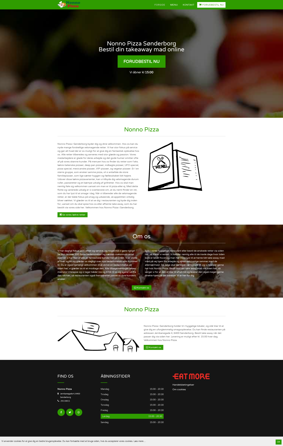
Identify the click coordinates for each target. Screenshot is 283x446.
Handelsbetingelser (183, 384)
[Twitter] (70, 412)
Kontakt (188, 5)
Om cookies (179, 389)
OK (278, 442)
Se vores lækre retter (73, 214)
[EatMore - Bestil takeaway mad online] (191, 376)
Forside (159, 5)
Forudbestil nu (213, 5)
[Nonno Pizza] (72, 4)
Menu (174, 5)
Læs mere (138, 441)
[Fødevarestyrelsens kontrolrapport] (78, 412)
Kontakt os (142, 287)
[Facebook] (61, 412)
